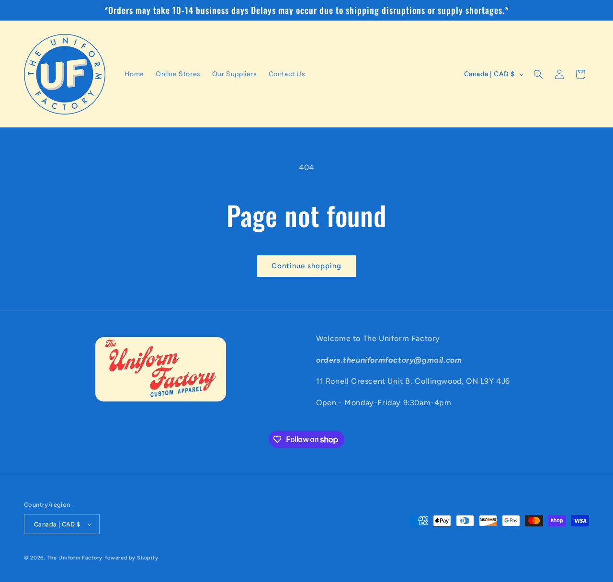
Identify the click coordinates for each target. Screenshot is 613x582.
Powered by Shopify (131, 558)
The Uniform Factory (74, 558)
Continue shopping (306, 266)
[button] (538, 74)
